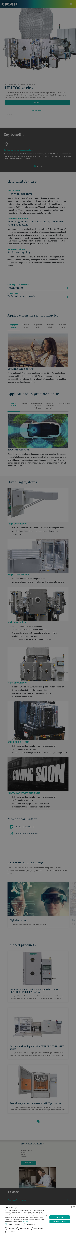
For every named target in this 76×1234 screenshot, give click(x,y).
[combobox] (71, 1207)
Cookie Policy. (26, 1221)
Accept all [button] (59, 1217)
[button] (26, 1232)
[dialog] (38, 1219)
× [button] (74, 1207)
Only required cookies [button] (59, 1221)
